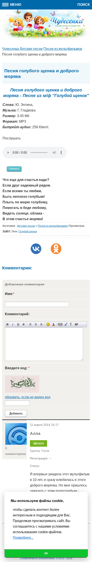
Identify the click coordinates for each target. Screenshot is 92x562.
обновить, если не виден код (27, 397)
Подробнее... (23, 537)
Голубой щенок (27, 231)
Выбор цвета (53, 324)
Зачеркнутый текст (23, 324)
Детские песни (26, 225)
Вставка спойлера (76, 324)
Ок (46, 553)
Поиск (83, 4)
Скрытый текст (60, 324)
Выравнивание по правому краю (41, 324)
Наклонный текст (12, 324)
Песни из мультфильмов (52, 225)
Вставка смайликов (48, 324)
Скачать (14, 168)
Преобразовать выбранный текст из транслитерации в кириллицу (70, 324)
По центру (35, 324)
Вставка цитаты (65, 324)
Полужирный (7, 324)
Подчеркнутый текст (18, 324)
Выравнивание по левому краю (30, 324)
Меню (15, 4)
